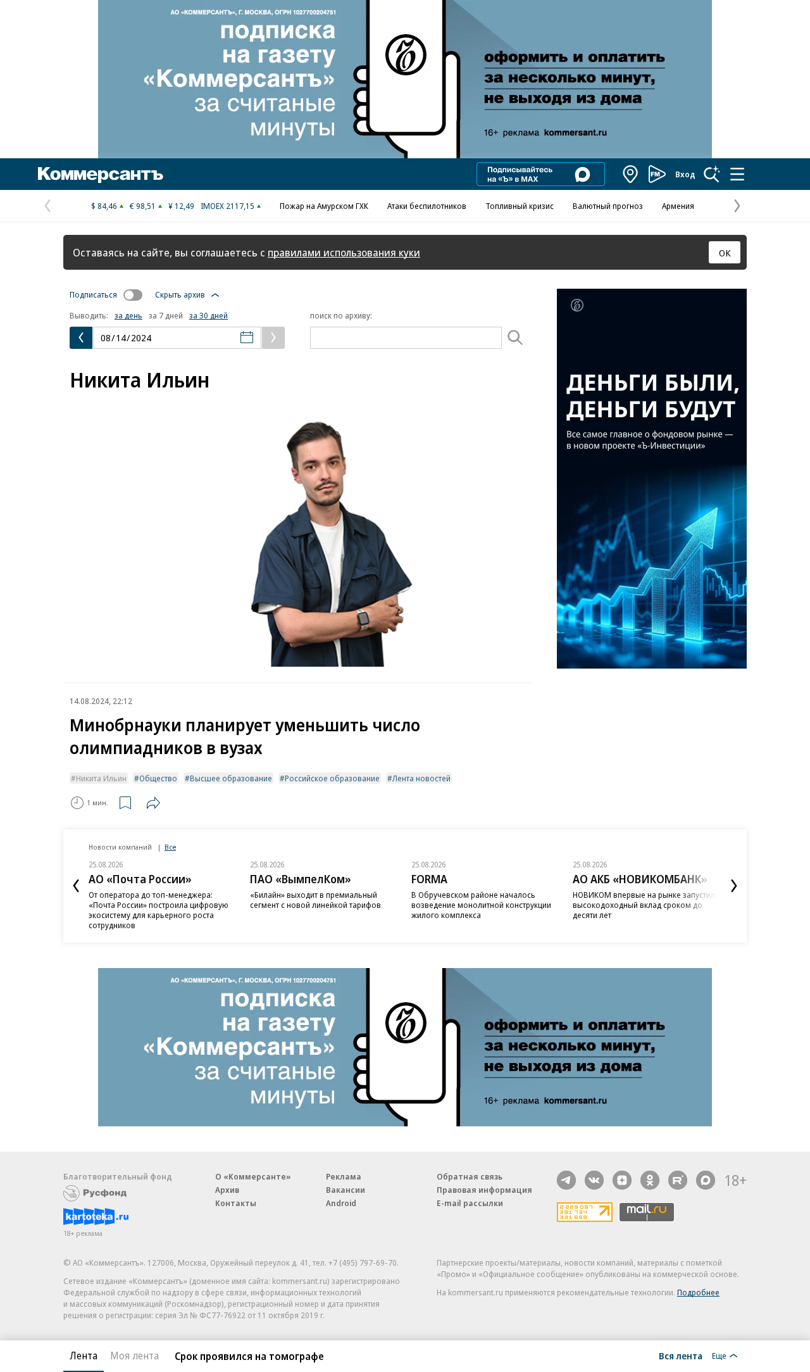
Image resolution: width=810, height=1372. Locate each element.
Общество (158, 778)
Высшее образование (231, 778)
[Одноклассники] (649, 1180)
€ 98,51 (143, 205)
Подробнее (698, 1292)
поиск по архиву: (341, 315)
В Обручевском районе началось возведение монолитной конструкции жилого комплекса (481, 905)
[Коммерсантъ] (100, 174)
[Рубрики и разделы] (737, 174)
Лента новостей (421, 778)
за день (128, 315)
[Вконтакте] (594, 1180)
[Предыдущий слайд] (76, 885)
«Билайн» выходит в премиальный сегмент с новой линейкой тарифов (315, 899)
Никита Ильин (101, 778)
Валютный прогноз (608, 205)
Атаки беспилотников (426, 205)
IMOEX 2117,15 (227, 205)
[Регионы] (630, 174)
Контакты (235, 1203)
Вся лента (680, 1355)
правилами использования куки (344, 252)
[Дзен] (622, 1180)
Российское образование (332, 778)
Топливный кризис (519, 205)
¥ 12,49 (181, 205)
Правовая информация (484, 1189)
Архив (227, 1189)
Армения (678, 205)
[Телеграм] (566, 1180)
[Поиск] (711, 174)
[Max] (705, 1180)
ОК (725, 252)
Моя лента (134, 1356)
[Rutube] (677, 1180)
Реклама (343, 1176)
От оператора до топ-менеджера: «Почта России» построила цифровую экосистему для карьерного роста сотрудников (158, 910)
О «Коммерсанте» (253, 1176)
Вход (685, 174)
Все (170, 847)
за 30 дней (208, 315)
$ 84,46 (104, 205)
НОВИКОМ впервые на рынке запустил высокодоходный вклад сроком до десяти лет (644, 905)
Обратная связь (469, 1176)
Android (341, 1203)
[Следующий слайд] (734, 885)
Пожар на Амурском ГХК (324, 205)
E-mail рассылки (470, 1203)
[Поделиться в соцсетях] (153, 802)
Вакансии (345, 1189)
